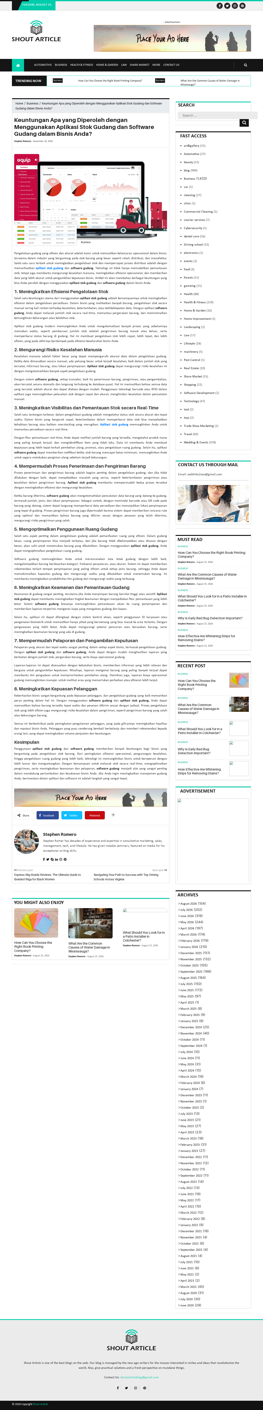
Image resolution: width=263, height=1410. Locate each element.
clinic (189, 203)
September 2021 (191, 1250)
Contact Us (171, 65)
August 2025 (188, 978)
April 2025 (187, 1002)
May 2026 (187, 922)
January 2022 (189, 1225)
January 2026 (189, 947)
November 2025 (191, 959)
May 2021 (187, 1274)
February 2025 (190, 1015)
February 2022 (190, 1219)
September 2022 (191, 1175)
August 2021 (188, 1256)
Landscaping (194, 327)
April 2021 (187, 1280)
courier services (197, 220)
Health (191, 294)
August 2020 (188, 1293)
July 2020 (186, 1299)
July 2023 (186, 1114)
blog (190, 170)
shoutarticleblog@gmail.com (139, 1377)
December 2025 (191, 953)
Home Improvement (199, 319)
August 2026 (188, 903)
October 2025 (189, 965)
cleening (192, 195)
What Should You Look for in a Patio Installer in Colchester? (144, 936)
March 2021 (188, 1287)
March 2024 (188, 1077)
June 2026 (187, 916)
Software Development (201, 393)
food (189, 269)
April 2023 (187, 1132)
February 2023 (190, 1145)
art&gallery (194, 146)
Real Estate (194, 368)
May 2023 (187, 1126)
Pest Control (194, 360)
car (188, 187)
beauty (191, 162)
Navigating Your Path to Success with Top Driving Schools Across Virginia (126, 877)
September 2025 (191, 971)
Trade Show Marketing (201, 426)
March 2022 (188, 1212)
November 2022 (191, 1163)
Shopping (193, 384)
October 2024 (189, 1039)
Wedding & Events (200, 442)
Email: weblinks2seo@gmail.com (200, 474)
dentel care (194, 236)
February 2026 (190, 941)
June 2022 (187, 1194)
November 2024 (191, 1033)
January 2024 (189, 1089)
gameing (193, 286)
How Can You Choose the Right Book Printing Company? (110, 80)
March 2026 (188, 934)
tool (189, 409)
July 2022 (186, 1188)
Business (61, 65)
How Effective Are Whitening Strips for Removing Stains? (206, 638)
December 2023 (191, 1095)
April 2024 (187, 1070)
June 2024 (187, 1058)
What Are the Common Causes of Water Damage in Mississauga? (89, 947)
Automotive (43, 65)
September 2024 (191, 1046)
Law (124, 65)
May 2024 (187, 1064)
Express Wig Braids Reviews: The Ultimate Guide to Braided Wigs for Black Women (47, 877)
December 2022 (191, 1157)
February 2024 (190, 1083)
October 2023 (189, 1107)
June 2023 (187, 1120)
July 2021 (186, 1262)
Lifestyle (192, 343)
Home (19, 103)
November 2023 (191, 1101)
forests (191, 277)
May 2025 (187, 996)
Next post (158, 870)
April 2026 (187, 928)
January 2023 (189, 1151)
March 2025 (188, 1009)
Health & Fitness (81, 65)
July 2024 (186, 1052)
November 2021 (191, 1237)
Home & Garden (107, 65)
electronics (193, 253)
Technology (194, 401)
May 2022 (187, 1200)
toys (189, 417)
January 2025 (189, 1021)
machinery (193, 352)
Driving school (196, 244)
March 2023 (188, 1138)
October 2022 (189, 1169)
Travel (191, 434)
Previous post (25, 870)
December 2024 (191, 1027)
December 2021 (191, 1231)
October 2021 (189, 1243)
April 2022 (187, 1206)
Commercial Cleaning (200, 211)
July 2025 (186, 984)
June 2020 (187, 1305)
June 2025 (187, 990)
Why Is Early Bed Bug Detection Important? (210, 618)
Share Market (139, 65)
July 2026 (186, 910)
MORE (156, 65)
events (190, 261)
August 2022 (188, 1182)
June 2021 (187, 1268)
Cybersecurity (195, 228)
